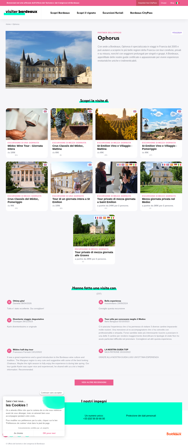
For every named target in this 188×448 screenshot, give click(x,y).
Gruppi (163, 3)
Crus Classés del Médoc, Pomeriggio (23, 201)
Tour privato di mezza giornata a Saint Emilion (116, 201)
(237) (98, 293)
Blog (172, 3)
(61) (16, 155)
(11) (106, 208)
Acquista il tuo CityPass (147, 3)
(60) (61, 208)
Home (8, 24)
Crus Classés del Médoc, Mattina (68, 147)
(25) (106, 155)
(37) (150, 155)
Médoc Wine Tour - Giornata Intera (25, 147)
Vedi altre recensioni (94, 382)
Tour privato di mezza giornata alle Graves (94, 254)
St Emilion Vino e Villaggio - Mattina (114, 147)
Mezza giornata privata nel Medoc (158, 201)
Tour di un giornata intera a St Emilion (71, 201)
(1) (150, 208)
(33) (16, 208)
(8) (61, 155)
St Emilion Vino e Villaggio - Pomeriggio (159, 147)
